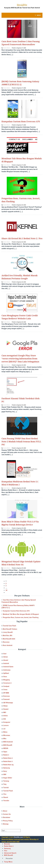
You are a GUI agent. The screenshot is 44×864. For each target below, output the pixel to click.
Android (6, 663)
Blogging (6, 680)
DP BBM (6, 693)
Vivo (4, 794)
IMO (4, 712)
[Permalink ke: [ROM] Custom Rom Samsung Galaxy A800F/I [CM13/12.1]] (22, 69)
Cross (5, 689)
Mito (4, 738)
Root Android (7, 645)
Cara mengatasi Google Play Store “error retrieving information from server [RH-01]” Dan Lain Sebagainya (20, 358)
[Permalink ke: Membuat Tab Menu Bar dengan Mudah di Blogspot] (22, 146)
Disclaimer (6, 817)
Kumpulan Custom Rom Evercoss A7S (21, 121)
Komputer (6, 722)
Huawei (5, 709)
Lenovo (6, 725)
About (5, 811)
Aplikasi (6, 673)
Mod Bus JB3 (7, 635)
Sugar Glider (7, 778)
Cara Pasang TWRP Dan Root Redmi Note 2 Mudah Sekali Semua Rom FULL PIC (21, 441)
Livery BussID (8, 632)
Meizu (5, 732)
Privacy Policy (8, 821)
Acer (4, 654)
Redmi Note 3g (8, 765)
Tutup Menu (8, 862)
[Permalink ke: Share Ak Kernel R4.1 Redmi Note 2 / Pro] (22, 226)
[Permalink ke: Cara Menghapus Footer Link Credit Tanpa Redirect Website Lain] (22, 303)
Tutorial (6, 787)
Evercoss (6, 696)
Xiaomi (5, 797)
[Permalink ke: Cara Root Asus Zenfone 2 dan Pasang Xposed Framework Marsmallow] (22, 29)
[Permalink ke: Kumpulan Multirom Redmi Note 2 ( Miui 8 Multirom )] (22, 469)
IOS (4, 719)
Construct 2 (7, 683)
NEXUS (5, 748)
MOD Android (8, 742)
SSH (4, 774)
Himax (5, 706)
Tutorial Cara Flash (9, 626)
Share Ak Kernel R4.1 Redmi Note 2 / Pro (22, 238)
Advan (5, 657)
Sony (5, 771)
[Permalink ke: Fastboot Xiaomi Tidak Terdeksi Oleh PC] (22, 386)
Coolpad (6, 686)
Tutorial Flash (8, 791)
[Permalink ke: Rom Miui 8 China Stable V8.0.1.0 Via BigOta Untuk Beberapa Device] (22, 509)
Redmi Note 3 (8, 761)
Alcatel (5, 660)
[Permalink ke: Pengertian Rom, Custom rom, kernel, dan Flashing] (22, 186)
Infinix (5, 716)
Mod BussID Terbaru (10, 629)
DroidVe (22, 5)
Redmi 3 (6, 755)
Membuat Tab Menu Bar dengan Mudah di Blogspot (21, 614)
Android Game (8, 667)
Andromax (6, 670)
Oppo (5, 752)
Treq (4, 784)
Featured (6, 699)
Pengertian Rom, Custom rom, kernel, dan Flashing (20, 617)
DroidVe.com (18, 837)
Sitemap (5, 824)
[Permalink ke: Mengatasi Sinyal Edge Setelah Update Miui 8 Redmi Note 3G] (22, 549)
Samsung (6, 768)
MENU (39, 15)
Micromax (6, 735)
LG (4, 729)
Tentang (6, 781)
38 (6, 590)
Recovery (6, 642)
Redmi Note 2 (8, 758)
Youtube (6, 800)
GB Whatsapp (8, 703)
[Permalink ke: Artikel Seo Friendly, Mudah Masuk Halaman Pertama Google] (22, 263)
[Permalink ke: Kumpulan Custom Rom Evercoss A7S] (22, 109)
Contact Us (7, 814)
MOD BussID (7, 745)
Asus (5, 676)
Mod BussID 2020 (9, 639)
